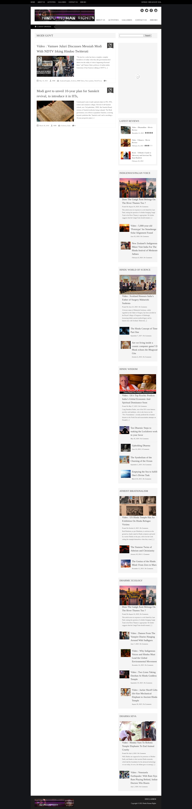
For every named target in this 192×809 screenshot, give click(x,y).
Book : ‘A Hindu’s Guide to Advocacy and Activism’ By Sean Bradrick (142, 155)
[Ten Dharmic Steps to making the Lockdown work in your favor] (124, 430)
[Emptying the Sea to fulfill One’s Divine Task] (126, 474)
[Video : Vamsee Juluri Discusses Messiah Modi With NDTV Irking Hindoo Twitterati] (109, 45)
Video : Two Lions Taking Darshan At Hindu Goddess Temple (144, 676)
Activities (51, 2)
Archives (73, 81)
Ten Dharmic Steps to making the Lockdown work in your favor (144, 431)
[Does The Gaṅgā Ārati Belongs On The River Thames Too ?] (139, 188)
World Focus (98, 81)
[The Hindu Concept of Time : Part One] (124, 331)
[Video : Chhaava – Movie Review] (126, 143)
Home (33, 2)
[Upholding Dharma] (126, 448)
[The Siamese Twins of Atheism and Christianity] (124, 549)
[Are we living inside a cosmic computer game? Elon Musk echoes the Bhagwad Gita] (126, 345)
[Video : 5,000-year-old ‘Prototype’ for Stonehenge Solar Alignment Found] (124, 228)
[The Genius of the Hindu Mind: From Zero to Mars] (126, 563)
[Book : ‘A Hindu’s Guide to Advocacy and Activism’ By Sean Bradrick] (126, 155)
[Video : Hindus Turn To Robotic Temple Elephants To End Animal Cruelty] (139, 731)
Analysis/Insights (65, 81)
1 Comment (146, 554)
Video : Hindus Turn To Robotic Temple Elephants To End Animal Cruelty (138, 746)
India (68, 125)
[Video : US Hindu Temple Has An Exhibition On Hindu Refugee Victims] (139, 506)
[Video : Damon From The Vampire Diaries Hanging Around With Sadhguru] (124, 635)
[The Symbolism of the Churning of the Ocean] (124, 460)
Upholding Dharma (141, 445)
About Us (41, 2)
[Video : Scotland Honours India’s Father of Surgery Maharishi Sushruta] (139, 284)
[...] (106, 68)
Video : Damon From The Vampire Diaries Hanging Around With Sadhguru (143, 637)
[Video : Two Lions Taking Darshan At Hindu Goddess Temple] (124, 674)
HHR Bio (83, 2)
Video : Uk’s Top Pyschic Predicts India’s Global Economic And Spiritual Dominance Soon (138, 399)
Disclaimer (150, 799)
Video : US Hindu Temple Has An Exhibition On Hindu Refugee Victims (138, 521)
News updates (89, 81)
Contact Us (73, 2)
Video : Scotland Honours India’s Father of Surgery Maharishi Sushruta (138, 300)
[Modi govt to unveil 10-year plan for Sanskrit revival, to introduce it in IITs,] (109, 90)
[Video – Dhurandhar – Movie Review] (126, 130)
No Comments (144, 206)
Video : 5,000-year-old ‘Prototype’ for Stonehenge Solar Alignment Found (143, 229)
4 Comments (145, 449)
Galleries (62, 2)
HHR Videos (81, 81)
